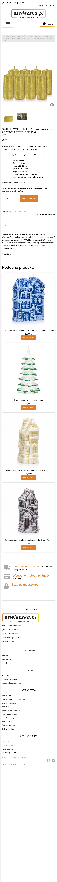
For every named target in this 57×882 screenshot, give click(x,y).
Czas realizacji (7, 742)
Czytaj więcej (9, 254)
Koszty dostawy (7, 745)
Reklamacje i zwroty (9, 753)
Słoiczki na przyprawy (10, 718)
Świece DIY (6, 707)
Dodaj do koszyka (29, 198)
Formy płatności (7, 749)
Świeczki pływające (9, 725)
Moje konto (6, 656)
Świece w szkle (7, 696)
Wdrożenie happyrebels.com (13, 765)
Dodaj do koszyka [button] (28, 337)
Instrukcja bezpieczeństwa (44, 214)
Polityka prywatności (9, 679)
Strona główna (10, 36)
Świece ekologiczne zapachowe (13, 699)
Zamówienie (6, 659)
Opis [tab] (4, 226)
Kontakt (21, 3)
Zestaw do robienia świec (11, 710)
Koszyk (4, 663)
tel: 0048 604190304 (9, 642)
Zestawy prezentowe (9, 714)
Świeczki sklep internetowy (11, 626)
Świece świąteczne (25, 36)
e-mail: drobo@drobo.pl (10, 638)
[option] (28, 81)
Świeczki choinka (8, 729)
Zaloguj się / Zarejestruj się (45, 5)
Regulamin (6, 676)
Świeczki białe (7, 722)
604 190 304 (10, 3)
